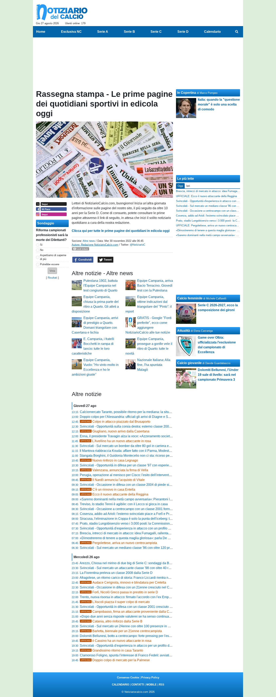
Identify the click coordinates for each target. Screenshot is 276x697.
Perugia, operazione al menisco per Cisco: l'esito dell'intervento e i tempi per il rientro (140, 475)
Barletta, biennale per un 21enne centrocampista (121, 631)
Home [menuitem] (40, 31)
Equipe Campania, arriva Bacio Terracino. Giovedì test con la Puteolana (155, 285)
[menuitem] (236, 31)
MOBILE (151, 684)
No (41, 249)
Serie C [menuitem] (156, 31)
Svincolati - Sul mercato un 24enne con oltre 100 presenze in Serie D (129, 626)
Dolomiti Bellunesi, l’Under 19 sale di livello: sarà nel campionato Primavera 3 (218, 374)
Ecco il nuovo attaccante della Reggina (114, 494)
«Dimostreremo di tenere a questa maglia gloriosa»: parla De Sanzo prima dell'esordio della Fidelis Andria (156, 538)
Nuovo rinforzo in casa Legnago (109, 460)
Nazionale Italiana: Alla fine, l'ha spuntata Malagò (153, 364)
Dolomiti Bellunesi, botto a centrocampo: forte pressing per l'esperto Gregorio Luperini (141, 636)
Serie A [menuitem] (102, 31)
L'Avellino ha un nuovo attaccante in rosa (116, 441)
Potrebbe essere (49, 264)
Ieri (188, 185)
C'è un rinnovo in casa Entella (108, 489)
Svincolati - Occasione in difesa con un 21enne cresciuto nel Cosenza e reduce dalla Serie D (146, 587)
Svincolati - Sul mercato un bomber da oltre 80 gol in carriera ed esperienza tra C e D (140, 446)
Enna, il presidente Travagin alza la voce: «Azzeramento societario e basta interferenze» (143, 436)
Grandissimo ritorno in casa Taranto (112, 650)
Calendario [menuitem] (212, 31)
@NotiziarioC (137, 244)
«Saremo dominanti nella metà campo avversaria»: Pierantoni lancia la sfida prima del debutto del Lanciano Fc (159, 499)
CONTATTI (137, 684)
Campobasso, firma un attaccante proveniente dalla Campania (131, 611)
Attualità (183, 330)
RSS (161, 684)
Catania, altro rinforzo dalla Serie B (111, 621)
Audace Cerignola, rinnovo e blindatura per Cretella (123, 582)
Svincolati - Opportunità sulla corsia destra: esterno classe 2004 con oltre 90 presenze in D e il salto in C (154, 426)
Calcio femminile (189, 298)
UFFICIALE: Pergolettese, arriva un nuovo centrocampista (210, 225)
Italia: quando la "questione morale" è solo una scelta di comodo (219, 104)
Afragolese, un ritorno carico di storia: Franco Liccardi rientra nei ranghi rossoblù (137, 577)
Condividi (85, 259)
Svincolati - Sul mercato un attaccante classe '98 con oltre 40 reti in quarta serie (136, 568)
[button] (52, 271)
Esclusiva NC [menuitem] (71, 31)
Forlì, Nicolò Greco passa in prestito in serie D (119, 592)
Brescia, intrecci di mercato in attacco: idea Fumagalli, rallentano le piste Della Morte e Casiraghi (149, 533)
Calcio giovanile (189, 363)
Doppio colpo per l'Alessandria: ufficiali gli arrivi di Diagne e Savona (128, 416)
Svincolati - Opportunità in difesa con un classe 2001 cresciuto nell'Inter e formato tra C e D (144, 606)
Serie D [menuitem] (183, 31)
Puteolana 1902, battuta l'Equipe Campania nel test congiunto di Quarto (100, 285)
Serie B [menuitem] (129, 31)
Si (41, 244)
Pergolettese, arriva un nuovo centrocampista (119, 543)
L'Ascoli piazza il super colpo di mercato (115, 602)
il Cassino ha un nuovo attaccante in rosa (116, 640)
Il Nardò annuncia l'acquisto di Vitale (113, 480)
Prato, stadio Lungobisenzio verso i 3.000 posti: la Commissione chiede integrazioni (140, 523)
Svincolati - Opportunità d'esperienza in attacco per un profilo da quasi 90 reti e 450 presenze (146, 645)
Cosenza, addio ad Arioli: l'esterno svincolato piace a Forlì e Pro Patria (130, 513)
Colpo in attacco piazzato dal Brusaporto (115, 421)
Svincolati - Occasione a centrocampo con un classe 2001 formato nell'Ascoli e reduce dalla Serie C (151, 509)
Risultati (52, 277)
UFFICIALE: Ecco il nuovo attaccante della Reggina (206, 196)
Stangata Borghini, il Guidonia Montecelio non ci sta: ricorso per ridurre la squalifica (139, 455)
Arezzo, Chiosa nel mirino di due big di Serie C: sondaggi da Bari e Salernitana (136, 563)
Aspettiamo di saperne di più (53, 257)
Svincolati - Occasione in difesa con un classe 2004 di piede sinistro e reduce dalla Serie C (145, 484)
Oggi (180, 185)
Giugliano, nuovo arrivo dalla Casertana (115, 431)
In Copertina (186, 92)
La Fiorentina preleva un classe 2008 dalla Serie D (116, 572)
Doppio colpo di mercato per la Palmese (115, 660)
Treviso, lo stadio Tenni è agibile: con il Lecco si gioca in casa (124, 504)
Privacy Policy (150, 677)
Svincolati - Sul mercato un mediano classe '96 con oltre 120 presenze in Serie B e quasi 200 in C (149, 547)
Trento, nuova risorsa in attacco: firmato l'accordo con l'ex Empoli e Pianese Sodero (139, 597)
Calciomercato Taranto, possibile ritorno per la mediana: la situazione (129, 412)
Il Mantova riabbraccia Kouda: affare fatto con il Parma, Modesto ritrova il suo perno (139, 450)
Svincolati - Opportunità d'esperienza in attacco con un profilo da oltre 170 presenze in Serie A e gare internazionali (162, 528)
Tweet (107, 259)
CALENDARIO (120, 684)
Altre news (89, 240)
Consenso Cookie (128, 677)
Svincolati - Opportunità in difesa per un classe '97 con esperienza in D (130, 465)
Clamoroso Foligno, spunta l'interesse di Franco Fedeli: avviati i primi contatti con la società (145, 655)
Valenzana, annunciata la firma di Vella (114, 470)
